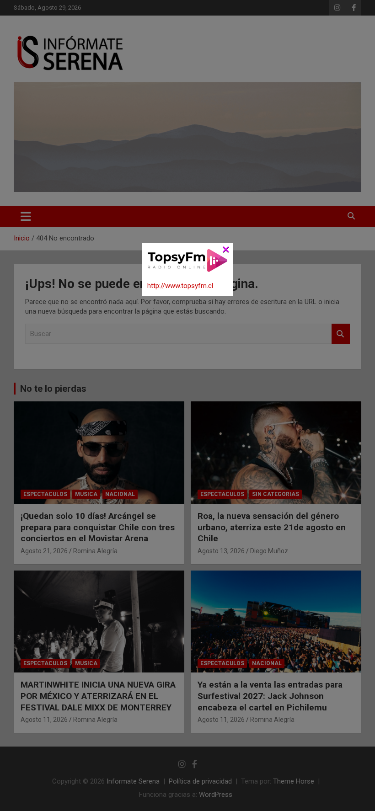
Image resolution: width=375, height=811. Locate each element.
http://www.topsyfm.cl (180, 286)
